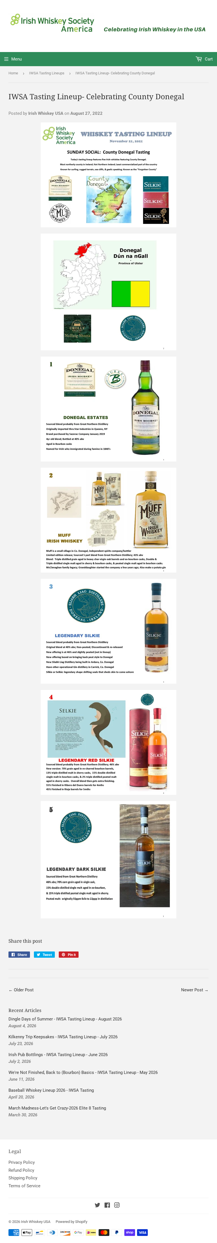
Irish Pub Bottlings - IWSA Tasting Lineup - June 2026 (58, 1054)
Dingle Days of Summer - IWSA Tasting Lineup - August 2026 (65, 1019)
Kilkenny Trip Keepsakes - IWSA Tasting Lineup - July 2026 (63, 1036)
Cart (208, 59)
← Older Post (21, 989)
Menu (16, 59)
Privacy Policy (21, 1162)
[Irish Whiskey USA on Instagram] (117, 1206)
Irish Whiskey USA (35, 1222)
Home (13, 73)
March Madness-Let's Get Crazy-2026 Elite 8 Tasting (57, 1108)
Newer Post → (195, 989)
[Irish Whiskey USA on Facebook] (107, 1206)
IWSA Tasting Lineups (46, 73)
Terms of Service (24, 1185)
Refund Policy (21, 1170)
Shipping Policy (22, 1178)
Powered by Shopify (71, 1222)
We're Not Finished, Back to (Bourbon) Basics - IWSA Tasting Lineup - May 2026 (83, 1072)
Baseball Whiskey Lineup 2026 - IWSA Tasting (51, 1090)
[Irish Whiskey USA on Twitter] (97, 1206)
